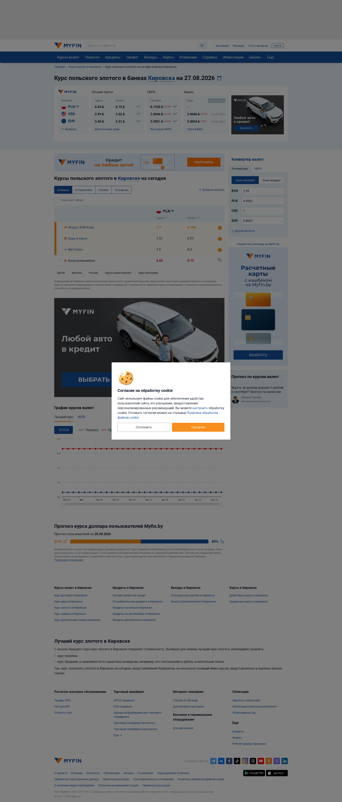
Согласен (198, 427)
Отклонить (144, 427)
